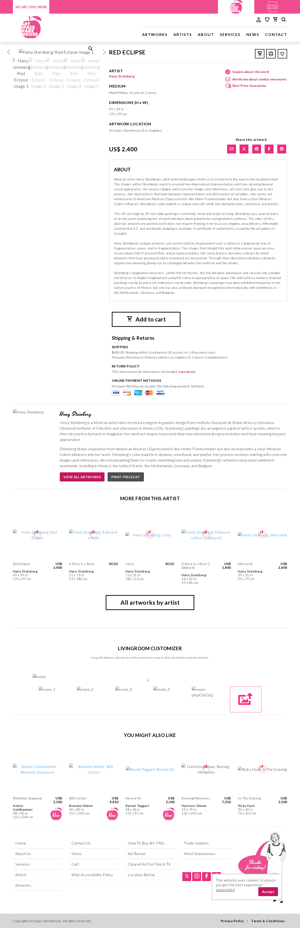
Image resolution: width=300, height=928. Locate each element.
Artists (182, 34)
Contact (276, 34)
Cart (75, 864)
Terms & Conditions (268, 921)
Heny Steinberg (122, 76)
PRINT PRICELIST (125, 477)
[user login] (259, 19)
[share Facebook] (269, 149)
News (252, 34)
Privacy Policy (232, 921)
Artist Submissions (199, 853)
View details (186, 372)
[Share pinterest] (256, 149)
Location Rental (141, 874)
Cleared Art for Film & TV (149, 864)
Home (20, 843)
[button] (104, 52)
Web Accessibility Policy (92, 874)
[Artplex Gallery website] (272, 6)
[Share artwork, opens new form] (231, 149)
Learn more (225, 889)
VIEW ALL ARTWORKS (82, 477)
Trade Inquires (196, 843)
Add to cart (150, 319)
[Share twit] (244, 149)
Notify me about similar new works (259, 79)
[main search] (283, 20)
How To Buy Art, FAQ (146, 843)
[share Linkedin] (281, 149)
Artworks (155, 34)
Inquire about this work (250, 72)
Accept (268, 892)
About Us (23, 853)
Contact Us (81, 843)
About (206, 34)
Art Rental (136, 853)
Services (230, 34)
